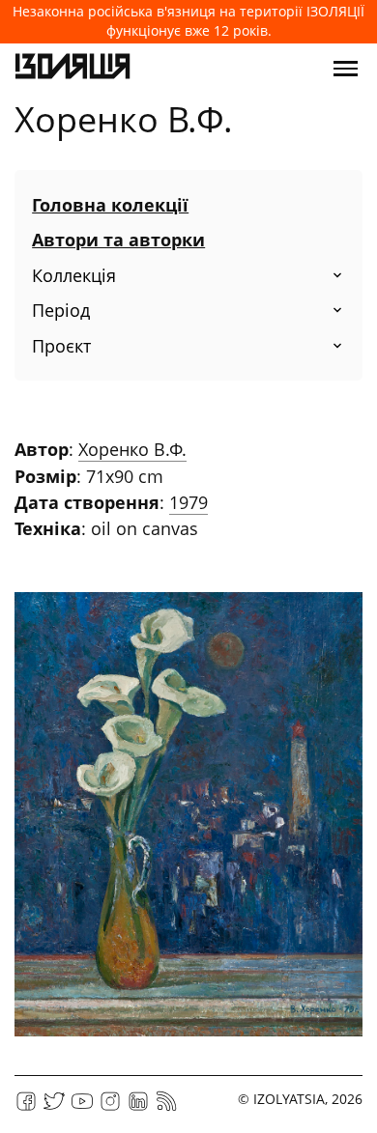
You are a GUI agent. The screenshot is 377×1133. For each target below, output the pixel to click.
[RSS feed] (166, 1107)
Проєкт (61, 345)
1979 (188, 502)
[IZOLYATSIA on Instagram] (110, 1107)
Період (61, 310)
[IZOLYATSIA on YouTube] (82, 1107)
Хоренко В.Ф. (132, 449)
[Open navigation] (345, 68)
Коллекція (74, 275)
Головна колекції (110, 204)
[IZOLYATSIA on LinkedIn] (138, 1107)
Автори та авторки (118, 239)
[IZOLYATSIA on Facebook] (26, 1107)
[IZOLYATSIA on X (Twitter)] (54, 1107)
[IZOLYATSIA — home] (72, 68)
